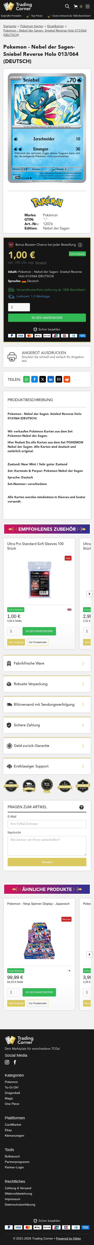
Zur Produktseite (38, 642)
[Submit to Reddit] (67, 379)
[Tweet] (42, 379)
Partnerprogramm (17, 1162)
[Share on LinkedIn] (50, 379)
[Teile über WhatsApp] (26, 379)
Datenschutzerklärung (20, 1204)
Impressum (12, 1199)
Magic (9, 1098)
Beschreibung (16, 642)
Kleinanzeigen (14, 1135)
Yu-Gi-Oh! (12, 1087)
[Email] (59, 379)
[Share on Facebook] (34, 379)
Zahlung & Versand (18, 1188)
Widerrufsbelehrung (18, 1193)
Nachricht (14, 832)
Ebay (8, 1130)
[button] (77, 6)
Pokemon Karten (31, 26)
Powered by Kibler (68, 1238)
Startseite (9, 26)
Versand (40, 262)
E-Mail (12, 816)
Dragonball (12, 1093)
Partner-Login (14, 1167)
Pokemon (11, 1082)
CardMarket (13, 1124)
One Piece (12, 1104)
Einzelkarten (55, 26)
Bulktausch (12, 1156)
